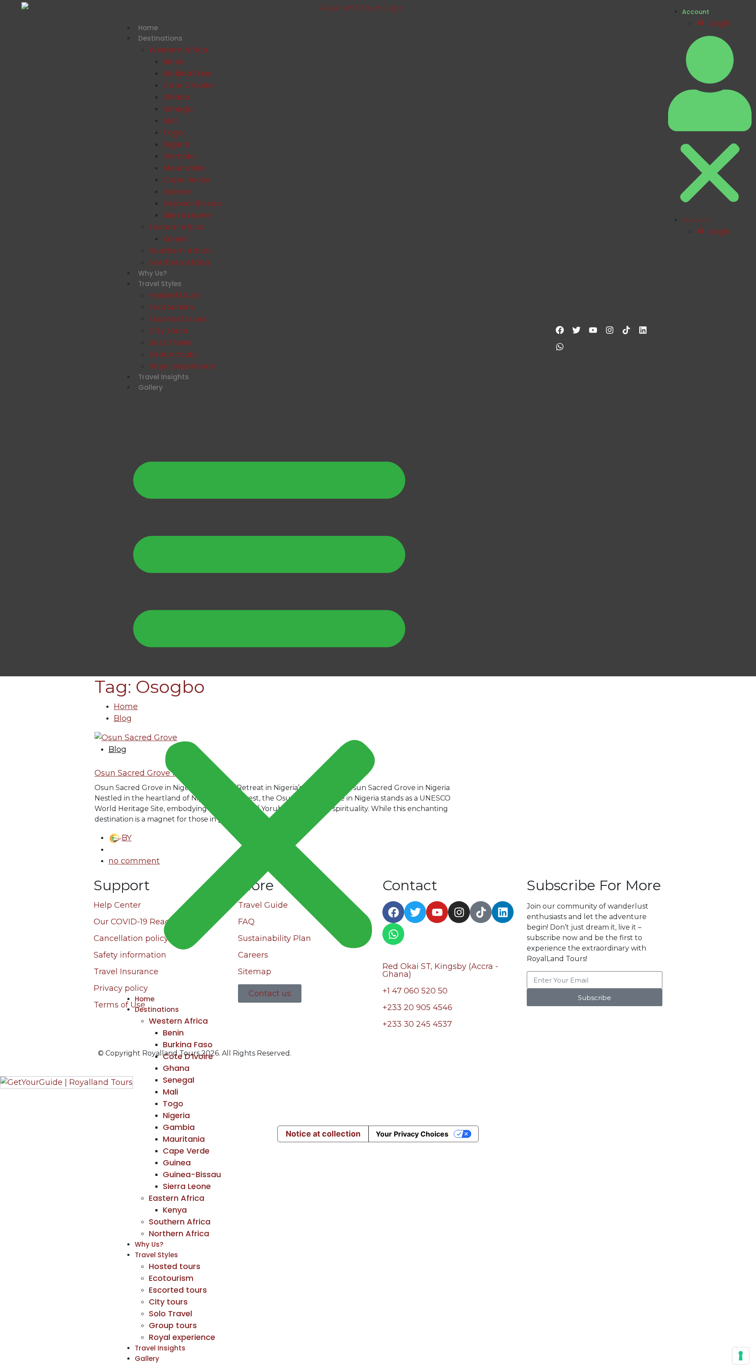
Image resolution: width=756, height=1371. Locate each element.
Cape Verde (186, 179)
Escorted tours (178, 318)
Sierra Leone (187, 215)
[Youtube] (592, 330)
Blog (117, 749)
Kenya (175, 238)
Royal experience (182, 365)
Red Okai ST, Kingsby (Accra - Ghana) (440, 970)
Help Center (117, 905)
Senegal (178, 108)
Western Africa (178, 49)
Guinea (177, 191)
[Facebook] (559, 330)
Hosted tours (174, 295)
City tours (168, 330)
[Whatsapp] (559, 346)
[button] (269, 697)
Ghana (176, 96)
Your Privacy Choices (412, 1134)
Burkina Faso (188, 73)
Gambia (179, 155)
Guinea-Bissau (192, 203)
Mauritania (184, 167)
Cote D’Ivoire (188, 85)
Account (695, 11)
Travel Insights (163, 376)
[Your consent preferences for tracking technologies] (740, 1355)
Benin (173, 61)
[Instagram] (609, 330)
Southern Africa (179, 250)
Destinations (160, 38)
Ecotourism (171, 306)
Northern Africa (179, 262)
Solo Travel (170, 342)
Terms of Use (119, 1005)
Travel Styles (160, 283)
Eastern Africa (176, 226)
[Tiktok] (626, 330)
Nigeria (176, 144)
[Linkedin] (642, 330)
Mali (170, 120)
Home (148, 27)
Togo (173, 132)
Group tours (173, 354)
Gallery (150, 387)
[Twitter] (576, 330)
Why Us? (152, 273)
